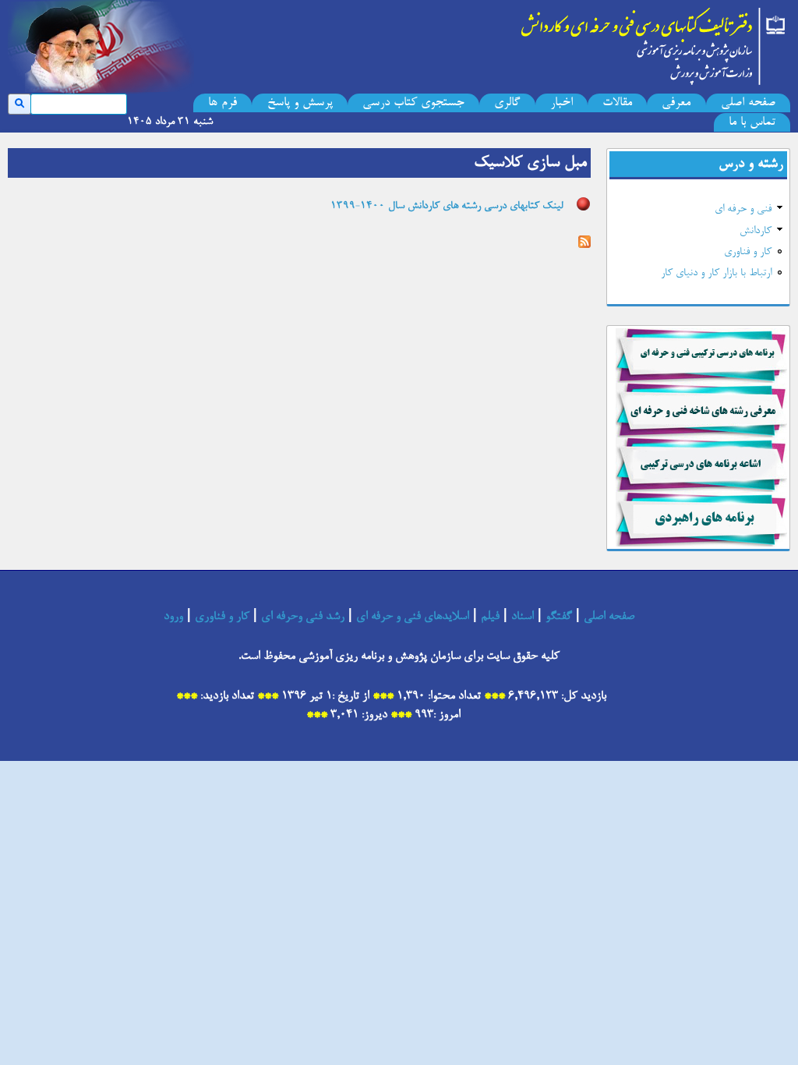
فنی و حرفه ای (743, 209)
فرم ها (222, 103)
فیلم (490, 617)
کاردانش (756, 231)
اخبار (561, 103)
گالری (507, 103)
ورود (173, 617)
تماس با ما (752, 122)
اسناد (522, 617)
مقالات (617, 103)
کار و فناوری (748, 252)
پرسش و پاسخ (300, 103)
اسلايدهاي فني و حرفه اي (412, 617)
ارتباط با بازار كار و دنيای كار (716, 273)
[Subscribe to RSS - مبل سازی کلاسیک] (584, 244)
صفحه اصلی (748, 103)
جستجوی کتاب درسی (413, 103)
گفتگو (559, 617)
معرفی (676, 103)
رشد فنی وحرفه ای (302, 617)
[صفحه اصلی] (653, 43)
